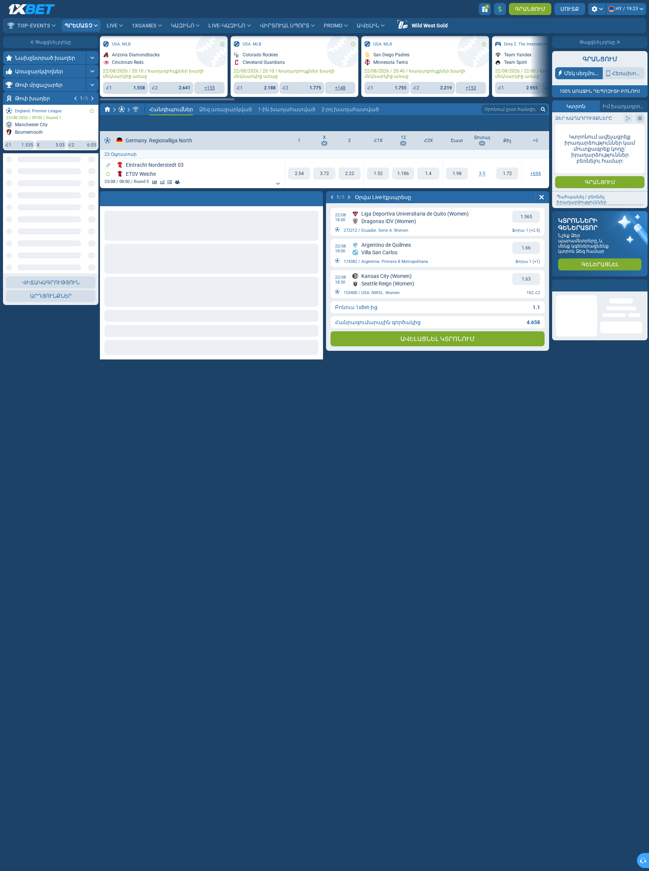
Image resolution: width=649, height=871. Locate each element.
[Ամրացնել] (107, 165)
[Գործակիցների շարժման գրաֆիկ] (162, 182)
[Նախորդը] (75, 98)
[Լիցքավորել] (500, 9)
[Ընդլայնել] (92, 57)
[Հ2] (349, 174)
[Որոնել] (543, 109)
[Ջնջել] (315, 197)
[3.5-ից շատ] (457, 174)
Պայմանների (582, 153)
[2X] (428, 174)
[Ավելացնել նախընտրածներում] (91, 111)
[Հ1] (299, 174)
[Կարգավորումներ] (597, 9)
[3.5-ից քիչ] (507, 174)
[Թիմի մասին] (177, 182)
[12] (403, 174)
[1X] (378, 174)
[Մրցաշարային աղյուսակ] (170, 182)
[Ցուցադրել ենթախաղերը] (278, 183)
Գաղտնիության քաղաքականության (593, 155)
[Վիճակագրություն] (155, 182)
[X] (324, 174)
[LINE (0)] (107, 109)
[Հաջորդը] (92, 98)
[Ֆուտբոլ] (121, 109)
